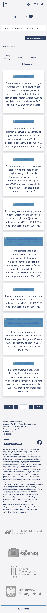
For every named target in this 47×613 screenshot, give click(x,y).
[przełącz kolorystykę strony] (28, 4)
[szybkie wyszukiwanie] (42, 4)
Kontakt (7, 439)
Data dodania (27, 64)
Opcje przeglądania (35, 38)
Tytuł (20, 57)
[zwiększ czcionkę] (37, 4)
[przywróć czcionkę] (35, 4)
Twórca (34, 57)
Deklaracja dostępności (13, 444)
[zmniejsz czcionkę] (33, 4)
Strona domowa (15, 28)
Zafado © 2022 (23, 609)
